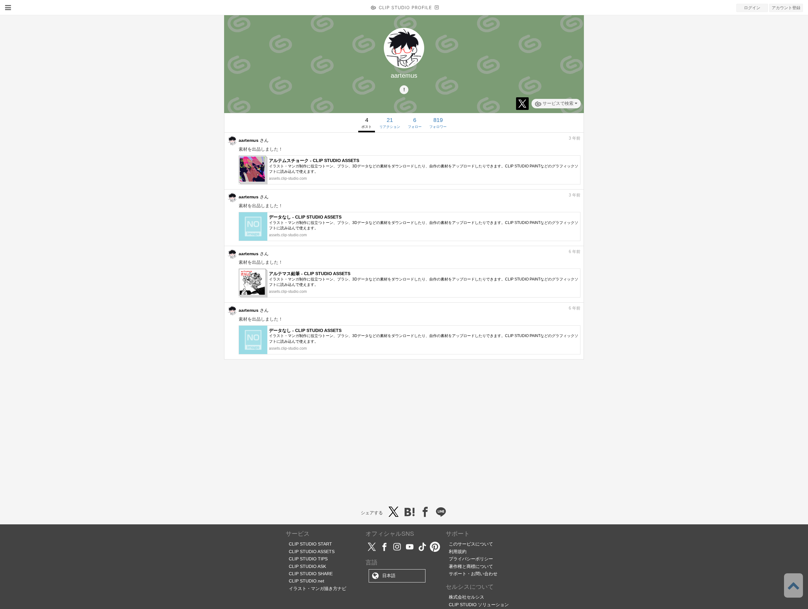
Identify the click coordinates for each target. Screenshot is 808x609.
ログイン (752, 7)
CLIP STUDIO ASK (307, 566)
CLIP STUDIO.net (306, 580)
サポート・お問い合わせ (473, 573)
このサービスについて (471, 543)
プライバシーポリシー (471, 558)
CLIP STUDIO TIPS (308, 558)
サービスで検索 (558, 103)
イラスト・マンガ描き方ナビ (317, 588)
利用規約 (457, 551)
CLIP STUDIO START (310, 543)
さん (254, 140)
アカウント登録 (786, 7)
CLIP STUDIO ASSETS (312, 551)
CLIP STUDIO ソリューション (479, 604)
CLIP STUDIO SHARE (311, 573)
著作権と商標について (471, 566)
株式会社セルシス (466, 597)
